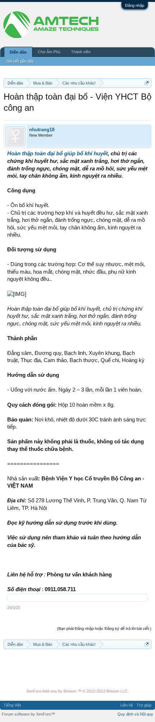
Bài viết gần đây (20, 61)
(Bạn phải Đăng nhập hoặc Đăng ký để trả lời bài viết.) (104, 628)
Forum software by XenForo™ (28, 714)
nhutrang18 (41, 129)
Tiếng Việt (12, 705)
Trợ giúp (144, 705)
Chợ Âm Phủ (49, 52)
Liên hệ (126, 705)
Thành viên (80, 52)
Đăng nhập (134, 5)
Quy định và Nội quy (135, 714)
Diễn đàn (18, 52)
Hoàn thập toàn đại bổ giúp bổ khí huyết (57, 153)
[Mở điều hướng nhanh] (147, 83)
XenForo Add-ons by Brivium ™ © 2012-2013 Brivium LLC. (77, 691)
